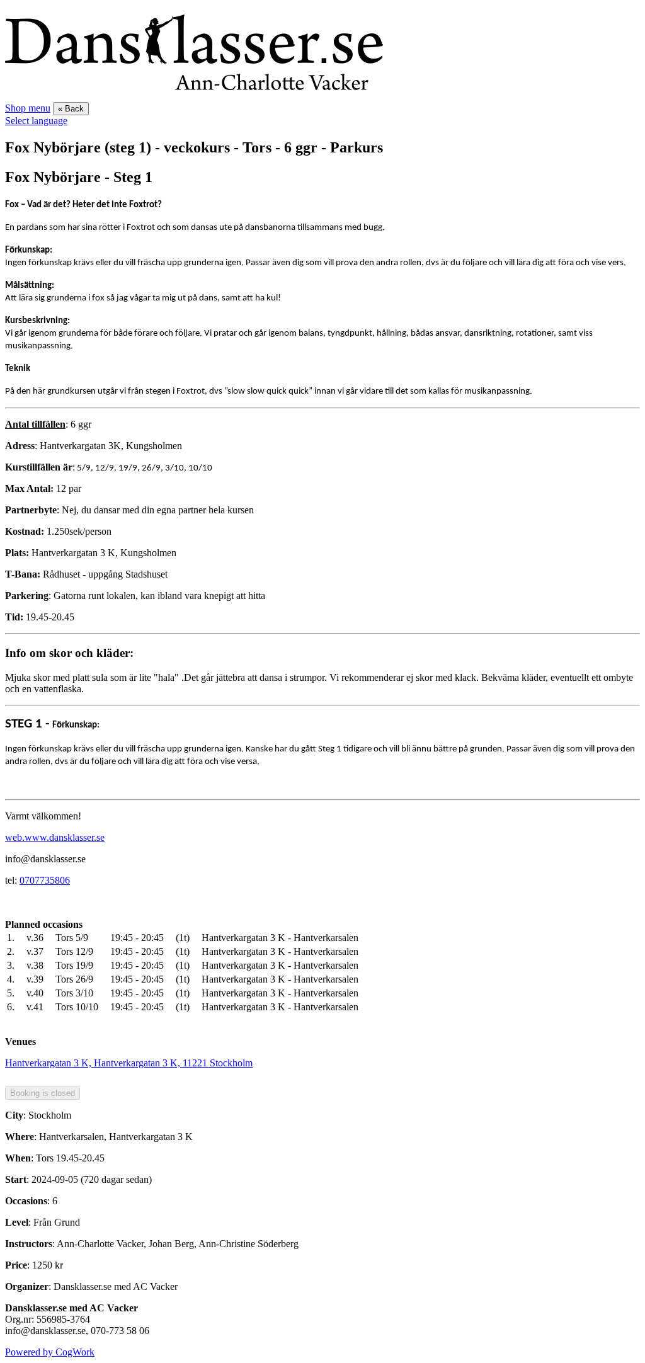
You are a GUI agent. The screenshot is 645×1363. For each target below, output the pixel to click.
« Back (71, 108)
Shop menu (27, 108)
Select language (36, 120)
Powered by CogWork (49, 1352)
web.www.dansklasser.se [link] (55, 837)
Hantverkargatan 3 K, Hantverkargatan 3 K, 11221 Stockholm (129, 1063)
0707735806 (45, 880)
